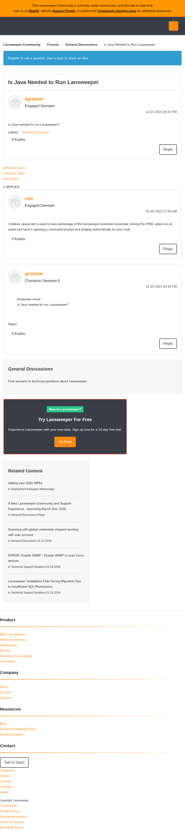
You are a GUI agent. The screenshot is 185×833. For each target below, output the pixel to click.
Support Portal (64, 11)
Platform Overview (13, 639)
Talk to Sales (14, 762)
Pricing (5, 650)
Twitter (4, 776)
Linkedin (6, 786)
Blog (3, 723)
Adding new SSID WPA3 (25, 483)
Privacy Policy (10, 811)
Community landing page (116, 11)
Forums (53, 44)
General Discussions (81, 44)
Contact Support (11, 734)
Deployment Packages (25, 489)
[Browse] (8, 26)
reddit (4, 792)
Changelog (8, 661)
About (4, 687)
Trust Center (9, 805)
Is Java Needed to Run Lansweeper (53, 82)
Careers (6, 697)
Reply (168, 149)
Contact (5, 692)
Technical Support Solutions (28, 566)
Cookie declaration (13, 816)
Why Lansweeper (12, 634)
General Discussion (35, 132)
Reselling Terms (11, 827)
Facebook (7, 770)
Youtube (6, 781)
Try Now (65, 442)
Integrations (8, 645)
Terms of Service (12, 822)
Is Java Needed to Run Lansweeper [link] (129, 44)
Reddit (34, 11)
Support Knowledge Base (18, 729)
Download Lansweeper (16, 656)
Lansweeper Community (45, 26)
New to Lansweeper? (65, 409)
